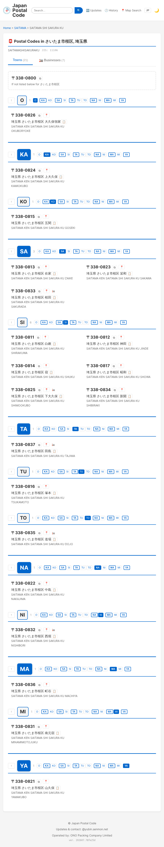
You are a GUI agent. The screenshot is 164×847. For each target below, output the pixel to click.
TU (78, 100)
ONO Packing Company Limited (91, 835)
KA (43, 100)
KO (50, 100)
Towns (20, 60)
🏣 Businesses (52, 60)
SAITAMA (20, 28)
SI (64, 100)
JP (147, 10)
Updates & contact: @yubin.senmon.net (82, 829)
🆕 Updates (93, 10)
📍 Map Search (131, 10)
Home (7, 28)
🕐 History (111, 10)
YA (122, 100)
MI (114, 100)
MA (108, 100)
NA (93, 100)
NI (100, 100)
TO (85, 100)
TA (72, 100)
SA (58, 100)
